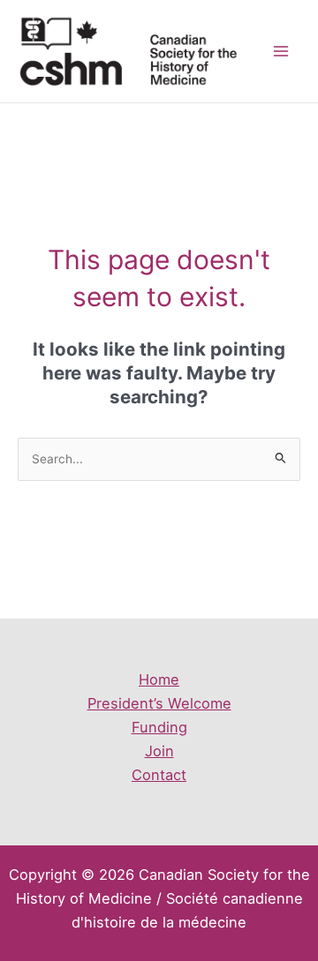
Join (159, 751)
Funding (159, 727)
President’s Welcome (159, 703)
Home (159, 679)
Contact (159, 775)
